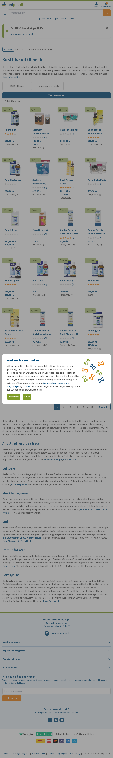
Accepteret (14, 396)
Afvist (27, 396)
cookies (26, 386)
